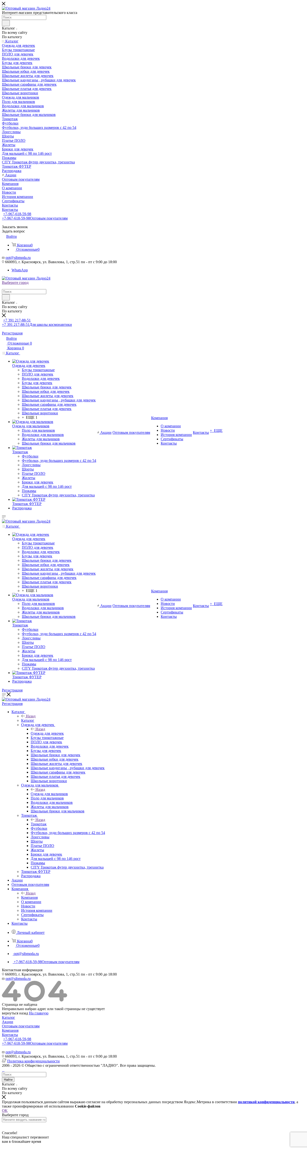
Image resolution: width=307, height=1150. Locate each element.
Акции (7, 1022)
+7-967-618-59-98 (17, 214)
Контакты (10, 1035)
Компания (29, 897)
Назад (30, 716)
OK (5, 1110)
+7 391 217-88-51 (17, 320)
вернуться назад (15, 1013)
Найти (8, 1079)
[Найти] (6, 23)
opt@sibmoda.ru (18, 258)
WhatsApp (20, 270)
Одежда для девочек (47, 733)
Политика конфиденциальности (33, 1061)
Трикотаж (39, 824)
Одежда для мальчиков (49, 794)
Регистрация (12, 333)
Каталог (27, 720)
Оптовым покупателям (21, 1026)
